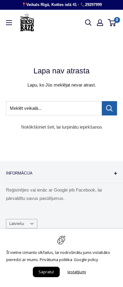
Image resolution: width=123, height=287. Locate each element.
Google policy (86, 259)
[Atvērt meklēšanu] (88, 22)
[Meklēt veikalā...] (109, 108)
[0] (112, 22)
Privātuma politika (56, 259)
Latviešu (16, 223)
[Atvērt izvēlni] (9, 22)
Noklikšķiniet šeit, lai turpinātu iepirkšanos (61, 126)
